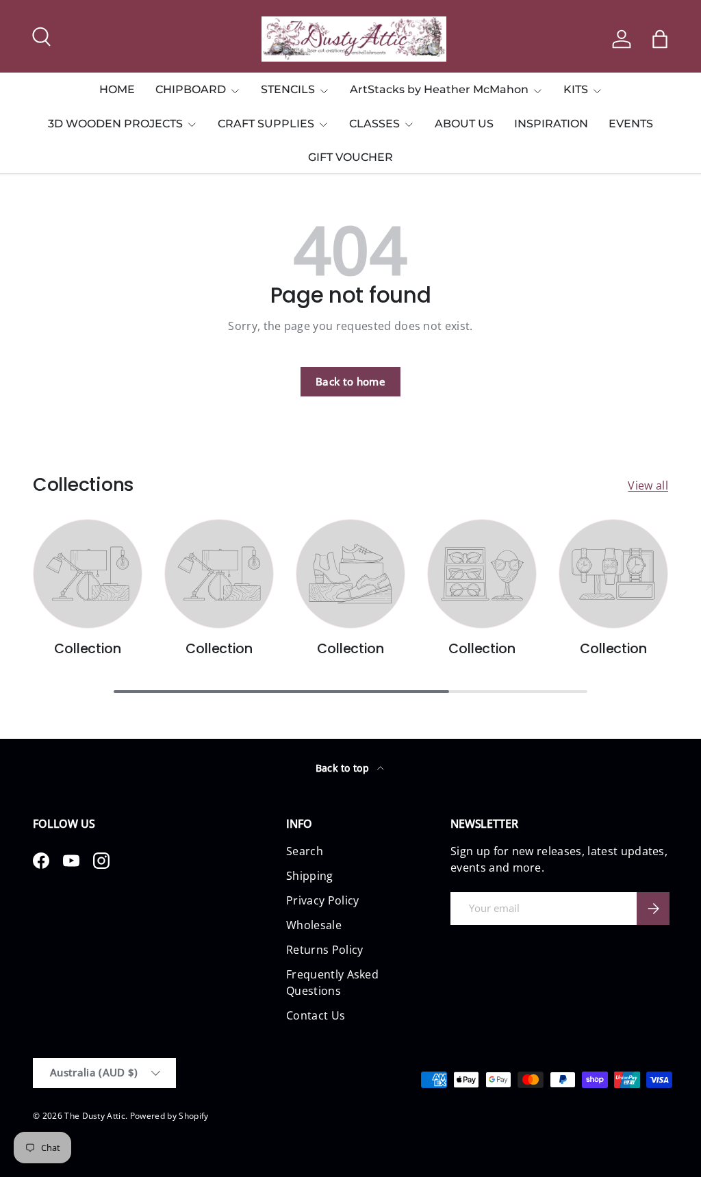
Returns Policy (324, 949)
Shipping (309, 875)
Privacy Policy (322, 900)
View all (648, 485)
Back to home (350, 381)
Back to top (344, 767)
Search (304, 851)
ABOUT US (464, 123)
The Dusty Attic (94, 1116)
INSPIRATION (551, 123)
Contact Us (315, 1015)
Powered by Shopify (169, 1116)
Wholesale (314, 925)
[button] (660, 39)
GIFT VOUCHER (350, 157)
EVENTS (631, 123)
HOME (117, 89)
